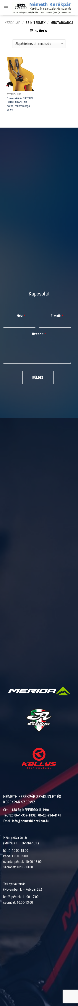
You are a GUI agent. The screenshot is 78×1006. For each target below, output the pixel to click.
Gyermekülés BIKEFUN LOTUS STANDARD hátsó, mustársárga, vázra (20, 103)
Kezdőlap (12, 23)
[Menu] (5, 7)
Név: (21, 316)
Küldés (38, 378)
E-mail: (57, 316)
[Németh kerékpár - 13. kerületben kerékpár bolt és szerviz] (42, 7)
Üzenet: (39, 334)
